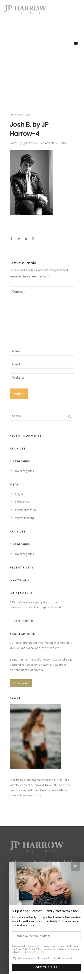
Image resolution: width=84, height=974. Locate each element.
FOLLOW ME (21, 683)
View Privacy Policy (37, 952)
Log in (19, 494)
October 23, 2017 (20, 115)
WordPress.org (24, 518)
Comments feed (25, 510)
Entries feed (23, 502)
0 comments (46, 143)
